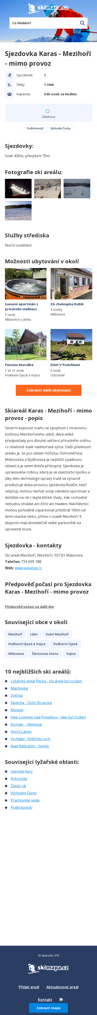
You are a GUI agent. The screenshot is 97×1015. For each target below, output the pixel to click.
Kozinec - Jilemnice (26, 724)
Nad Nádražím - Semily (30, 746)
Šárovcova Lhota (45, 653)
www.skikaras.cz (28, 567)
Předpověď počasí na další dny (29, 606)
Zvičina (17, 695)
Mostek (17, 709)
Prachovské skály (25, 800)
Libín (34, 634)
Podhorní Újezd (65, 644)
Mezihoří (15, 634)
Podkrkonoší (35, 128)
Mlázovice (16, 653)
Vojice (71, 653)
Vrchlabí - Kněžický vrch (30, 738)
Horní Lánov (21, 731)
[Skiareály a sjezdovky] (61, 999)
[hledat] (82, 23)
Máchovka (19, 688)
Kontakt (45, 999)
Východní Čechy (60, 128)
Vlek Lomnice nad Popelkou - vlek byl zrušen (48, 717)
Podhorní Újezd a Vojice (26, 644)
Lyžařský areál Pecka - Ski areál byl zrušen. (47, 681)
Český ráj (18, 785)
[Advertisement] (39, 840)
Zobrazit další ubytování (48, 390)
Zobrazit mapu (48, 1008)
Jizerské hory (22, 771)
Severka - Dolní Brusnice (31, 702)
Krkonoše (19, 778)
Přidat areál (29, 987)
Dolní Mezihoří (57, 634)
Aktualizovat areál (62, 987)
